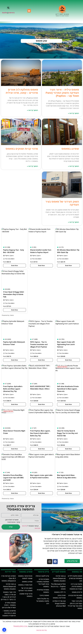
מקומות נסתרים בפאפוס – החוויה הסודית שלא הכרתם (9, 605)
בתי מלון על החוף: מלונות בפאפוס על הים (42, 601)
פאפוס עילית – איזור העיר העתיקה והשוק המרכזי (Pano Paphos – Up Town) (62, 92)
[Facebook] (55, 561)
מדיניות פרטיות (41, 630)
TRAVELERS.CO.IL (20, 626)
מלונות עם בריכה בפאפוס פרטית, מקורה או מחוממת (76, 586)
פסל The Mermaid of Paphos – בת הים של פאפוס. (58, 586)
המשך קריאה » (73, 113)
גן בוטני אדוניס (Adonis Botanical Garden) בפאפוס (59, 578)
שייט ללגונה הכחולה (42, 576)
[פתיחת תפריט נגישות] (4, 630)
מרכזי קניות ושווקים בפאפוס (22, 148)
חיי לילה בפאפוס (60, 592)
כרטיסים (11, 13)
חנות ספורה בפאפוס (25, 585)
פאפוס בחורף (44, 595)
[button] (29, 10)
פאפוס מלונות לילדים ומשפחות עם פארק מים (75, 578)
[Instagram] (49, 561)
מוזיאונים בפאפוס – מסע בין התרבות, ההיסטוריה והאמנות (9, 613)
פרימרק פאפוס (77, 592)
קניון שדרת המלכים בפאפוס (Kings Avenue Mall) (59, 603)
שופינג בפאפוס (70, 148)
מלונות (4, 13)
